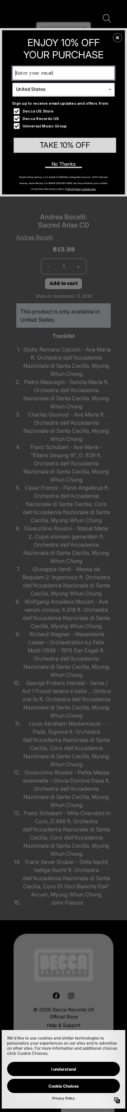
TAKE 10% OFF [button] (65, 144)
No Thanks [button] (63, 164)
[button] (117, 38)
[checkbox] (64, 111)
